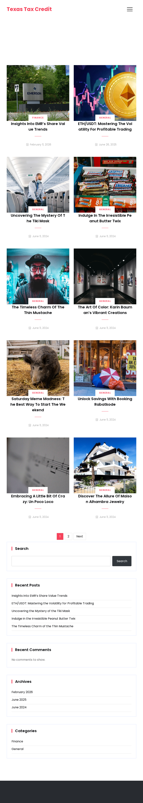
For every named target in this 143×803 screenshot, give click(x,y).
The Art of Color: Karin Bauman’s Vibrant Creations (105, 309)
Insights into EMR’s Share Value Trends (38, 126)
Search (21, 548)
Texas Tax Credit (29, 9)
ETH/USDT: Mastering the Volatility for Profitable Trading (105, 126)
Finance (38, 117)
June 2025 (19, 700)
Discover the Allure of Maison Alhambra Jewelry (105, 498)
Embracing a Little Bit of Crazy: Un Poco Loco (38, 498)
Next (79, 536)
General (105, 117)
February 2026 (22, 692)
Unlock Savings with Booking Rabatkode (105, 401)
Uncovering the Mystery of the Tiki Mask (38, 218)
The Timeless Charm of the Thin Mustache (38, 309)
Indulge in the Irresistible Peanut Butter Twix (105, 218)
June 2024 (19, 707)
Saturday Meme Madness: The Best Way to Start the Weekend (38, 404)
